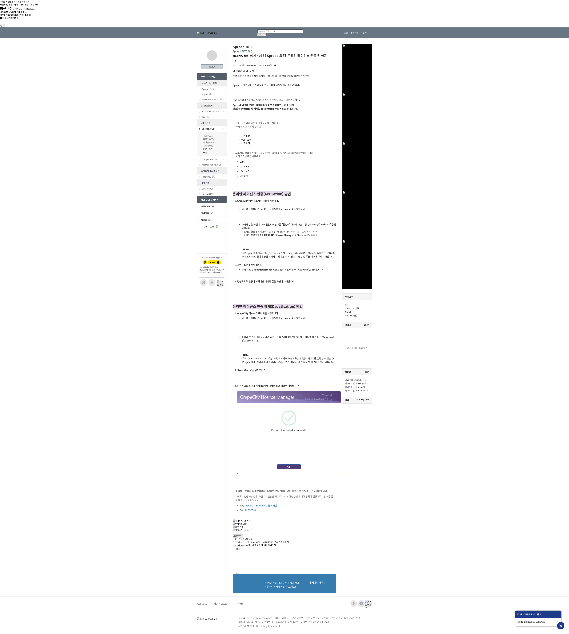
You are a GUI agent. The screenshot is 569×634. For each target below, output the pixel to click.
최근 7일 (360, 400)
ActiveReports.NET (211, 164)
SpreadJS (207, 89)
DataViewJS (208, 188)
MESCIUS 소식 (207, 206)
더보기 (367, 325)
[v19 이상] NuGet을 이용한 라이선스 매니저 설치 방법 (357, 383)
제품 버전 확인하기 (10, 18)
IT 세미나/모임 (208, 226)
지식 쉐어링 (208, 145)
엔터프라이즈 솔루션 (210, 170)
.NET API (206, 116)
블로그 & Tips (209, 139)
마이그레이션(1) (351, 315)
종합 (368, 400)
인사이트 (205, 213)
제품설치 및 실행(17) (353, 308)
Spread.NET (208, 128)
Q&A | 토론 (208, 148)
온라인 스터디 (209, 142)
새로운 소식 (208, 135)
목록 (238, 549)
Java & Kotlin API (210, 111)
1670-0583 (284, 618)
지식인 (204, 220)
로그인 (212, 66)
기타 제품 (205, 182)
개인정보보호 (220, 603)
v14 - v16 (244, 171)
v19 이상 (245, 136)
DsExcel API (207, 105)
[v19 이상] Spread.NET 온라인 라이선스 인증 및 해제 (357, 390)
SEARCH (262, 35)
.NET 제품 (205, 122)
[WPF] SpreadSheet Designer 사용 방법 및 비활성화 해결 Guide (357, 379)
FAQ (205, 152)
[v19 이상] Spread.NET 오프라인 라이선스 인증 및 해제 (357, 386)
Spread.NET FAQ (242, 51)
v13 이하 (245, 143)
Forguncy (206, 176)
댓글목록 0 (238, 535)
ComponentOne (210, 159)
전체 (346, 304)
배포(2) (348, 311)
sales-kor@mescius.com (259, 618)
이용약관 (238, 603)
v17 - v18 (246, 139)
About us (202, 603)
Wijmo (205, 94)
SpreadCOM (208, 193)
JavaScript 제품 (209, 83)
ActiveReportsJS (210, 99)
